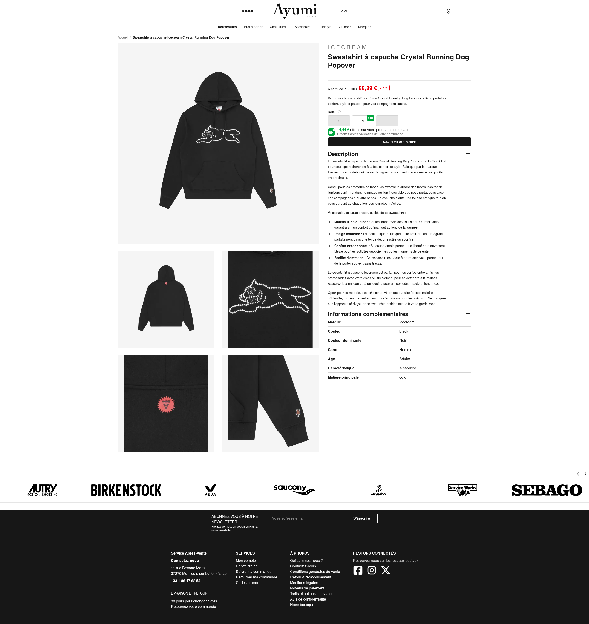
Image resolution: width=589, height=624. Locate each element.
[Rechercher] (439, 11)
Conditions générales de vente (315, 571)
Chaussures (278, 26)
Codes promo (247, 582)
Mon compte (246, 560)
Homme (247, 11)
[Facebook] (358, 571)
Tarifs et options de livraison (312, 593)
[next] (585, 475)
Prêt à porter (253, 26)
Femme (342, 11)
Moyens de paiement (307, 588)
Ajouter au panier (399, 141)
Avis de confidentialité (308, 599)
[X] (386, 571)
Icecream (348, 47)
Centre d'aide (247, 566)
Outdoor (345, 26)
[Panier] (466, 11)
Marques (364, 26)
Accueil (123, 37)
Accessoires (303, 26)
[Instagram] (372, 571)
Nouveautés (227, 26)
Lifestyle (326, 26)
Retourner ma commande (256, 577)
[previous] (578, 475)
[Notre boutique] (448, 11)
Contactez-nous (185, 560)
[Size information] (339, 111)
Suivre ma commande (253, 571)
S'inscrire (361, 518)
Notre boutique (302, 604)
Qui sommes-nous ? (306, 560)
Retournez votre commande (193, 606)
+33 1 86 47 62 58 (185, 580)
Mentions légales (304, 582)
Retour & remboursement (310, 577)
